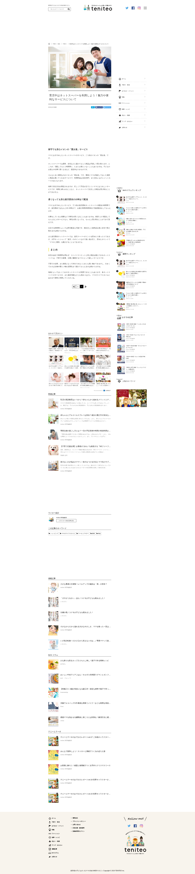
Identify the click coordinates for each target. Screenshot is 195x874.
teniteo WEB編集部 (61, 517)
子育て (65, 44)
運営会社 (75, 818)
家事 (93, 533)
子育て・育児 (56, 44)
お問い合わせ (77, 824)
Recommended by (98, 390)
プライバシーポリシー (79, 821)
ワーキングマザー (83, 533)
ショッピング (54, 533)
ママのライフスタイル (68, 533)
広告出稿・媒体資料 (78, 828)
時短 (99, 533)
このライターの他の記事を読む (66, 520)
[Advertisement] (63, 554)
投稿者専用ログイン (78, 831)
